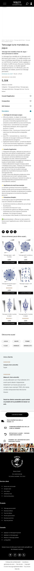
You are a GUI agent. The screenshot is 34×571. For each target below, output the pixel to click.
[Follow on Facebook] (7, 231)
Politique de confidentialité (13, 562)
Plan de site (19, 564)
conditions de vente (15, 435)
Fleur (6, 345)
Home (3, 40)
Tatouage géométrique (19, 40)
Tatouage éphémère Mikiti (15, 566)
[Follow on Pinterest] (3, 231)
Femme (27, 341)
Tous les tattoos (9, 40)
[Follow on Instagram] (11, 231)
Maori (16, 341)
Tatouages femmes (19, 89)
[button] (4, 4)
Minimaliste (28, 345)
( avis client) (12, 77)
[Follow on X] (15, 231)
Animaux (16, 345)
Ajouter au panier (9, 262)
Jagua (6, 341)
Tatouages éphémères (7, 89)
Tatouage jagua (24, 87)
